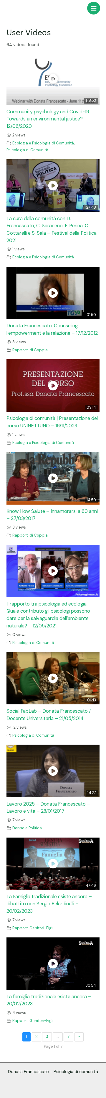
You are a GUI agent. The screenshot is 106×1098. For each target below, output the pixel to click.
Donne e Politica (27, 827)
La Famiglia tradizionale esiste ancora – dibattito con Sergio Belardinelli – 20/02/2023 (49, 903)
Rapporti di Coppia (30, 349)
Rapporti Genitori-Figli (32, 927)
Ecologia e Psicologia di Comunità (43, 143)
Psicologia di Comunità (27, 149)
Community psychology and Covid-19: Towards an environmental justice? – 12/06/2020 (48, 119)
